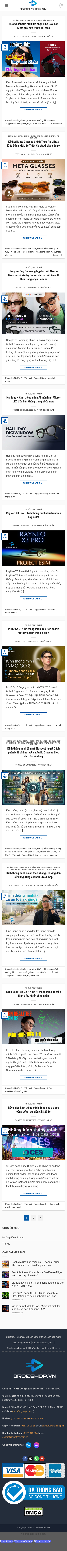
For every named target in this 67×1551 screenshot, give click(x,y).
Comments (56, 123)
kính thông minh (19, 123)
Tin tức (52, 136)
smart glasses (50, 855)
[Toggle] (63, 1238)
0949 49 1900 (36, 1418)
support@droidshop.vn (53, 1425)
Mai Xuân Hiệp (45, 154)
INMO (43, 725)
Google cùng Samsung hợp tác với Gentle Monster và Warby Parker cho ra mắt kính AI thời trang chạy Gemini (33, 275)
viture (13, 1207)
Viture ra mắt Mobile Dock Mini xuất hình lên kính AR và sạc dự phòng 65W (36, 1308)
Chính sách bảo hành (17, 1348)
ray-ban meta (40, 123)
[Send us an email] (30, 1458)
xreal (18, 1207)
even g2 (44, 1088)
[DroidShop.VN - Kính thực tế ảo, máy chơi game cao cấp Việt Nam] (33, 5)
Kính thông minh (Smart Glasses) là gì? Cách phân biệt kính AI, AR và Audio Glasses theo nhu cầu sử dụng (33, 752)
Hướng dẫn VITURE (25, 743)
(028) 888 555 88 (19, 1418)
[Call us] (36, 1458)
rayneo (14, 613)
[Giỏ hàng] (61, 5)
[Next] (40, 1218)
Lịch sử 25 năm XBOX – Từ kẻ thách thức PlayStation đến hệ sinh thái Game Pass (34, 1295)
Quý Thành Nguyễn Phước (45, 886)
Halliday (44, 493)
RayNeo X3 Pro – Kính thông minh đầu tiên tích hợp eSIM (33, 515)
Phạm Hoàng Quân (46, 410)
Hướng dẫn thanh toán (40, 1348)
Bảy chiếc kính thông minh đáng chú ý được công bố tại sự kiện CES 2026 (33, 1109)
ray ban (30, 123)
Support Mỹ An (45, 36)
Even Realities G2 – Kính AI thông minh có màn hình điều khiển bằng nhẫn (33, 994)
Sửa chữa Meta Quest (42, 1342)
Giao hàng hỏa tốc (21, 1342)
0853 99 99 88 (28, 1425)
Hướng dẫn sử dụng (45, 20)
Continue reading (33, 110)
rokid (7, 1207)
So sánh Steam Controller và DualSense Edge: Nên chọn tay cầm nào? (37, 1274)
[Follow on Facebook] (25, 1458)
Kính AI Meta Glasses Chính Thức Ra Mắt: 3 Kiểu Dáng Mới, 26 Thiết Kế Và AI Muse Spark (33, 143)
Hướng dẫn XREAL (41, 743)
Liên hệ (56, 1348)
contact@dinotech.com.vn (15, 1437)
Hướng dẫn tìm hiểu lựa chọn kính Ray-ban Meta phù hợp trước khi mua (33, 26)
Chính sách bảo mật (50, 1337)
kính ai (32, 252)
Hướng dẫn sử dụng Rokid (41, 868)
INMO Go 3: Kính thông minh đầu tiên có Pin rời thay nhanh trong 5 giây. (33, 631)
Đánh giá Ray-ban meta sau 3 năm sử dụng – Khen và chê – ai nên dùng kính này (37, 1263)
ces (42, 1204)
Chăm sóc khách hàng (27, 1337)
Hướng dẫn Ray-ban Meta (24, 20)
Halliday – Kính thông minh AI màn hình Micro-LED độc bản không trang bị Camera (33, 399)
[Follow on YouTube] (42, 1458)
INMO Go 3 (52, 725)
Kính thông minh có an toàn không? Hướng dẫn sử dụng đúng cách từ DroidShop (33, 875)
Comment (57, 255)
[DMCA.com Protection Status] (33, 1511)
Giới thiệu (10, 1337)
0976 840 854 (31, 1433)
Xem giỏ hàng (6, 1541)
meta (53, 252)
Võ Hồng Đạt (45, 288)
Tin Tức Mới (14, 252)
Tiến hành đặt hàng (23, 1541)
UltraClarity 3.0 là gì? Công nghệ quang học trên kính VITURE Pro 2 (38, 1284)
